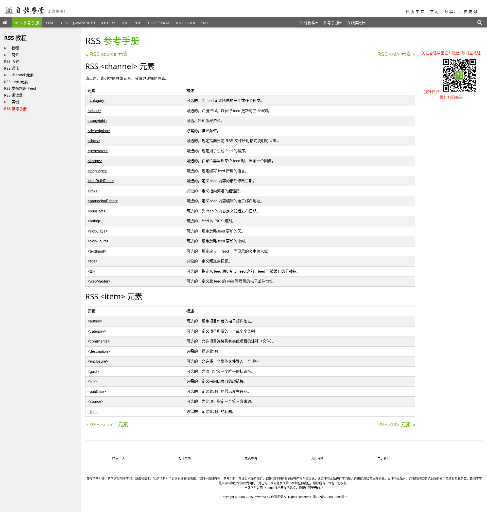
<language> (97, 171)
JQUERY (108, 22)
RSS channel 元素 (19, 74)
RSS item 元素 (16, 81)
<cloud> (94, 110)
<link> (93, 191)
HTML (50, 22)
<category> (97, 100)
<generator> (98, 151)
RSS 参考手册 (27, 22)
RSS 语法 (11, 68)
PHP (137, 22)
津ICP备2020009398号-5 (330, 497)
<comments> (99, 341)
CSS (64, 22)
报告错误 (118, 458)
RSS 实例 (11, 101)
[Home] (6, 22)
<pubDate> (97, 211)
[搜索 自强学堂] (481, 22)
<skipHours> (98, 241)
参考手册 (331, 22)
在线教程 (307, 22)
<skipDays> (98, 231)
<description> (99, 131)
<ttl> (91, 271)
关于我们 (383, 458)
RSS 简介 (11, 54)
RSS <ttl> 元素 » (396, 54)
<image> (95, 161)
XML (204, 22)
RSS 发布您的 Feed (20, 88)
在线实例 (355, 22)
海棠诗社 (317, 458)
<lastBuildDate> (101, 181)
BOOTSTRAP (159, 22)
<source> (95, 401)
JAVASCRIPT (84, 22)
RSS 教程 (11, 47)
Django (269, 488)
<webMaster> (99, 281)
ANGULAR (185, 22)
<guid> (93, 371)
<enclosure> (98, 361)
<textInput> (97, 251)
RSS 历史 (11, 61)
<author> (95, 321)
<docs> (94, 140)
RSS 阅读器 (13, 95)
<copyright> (97, 120)
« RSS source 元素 (106, 54)
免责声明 (251, 458)
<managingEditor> (103, 201)
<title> (93, 261)
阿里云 (312, 488)
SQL (124, 22)
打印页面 (185, 458)
